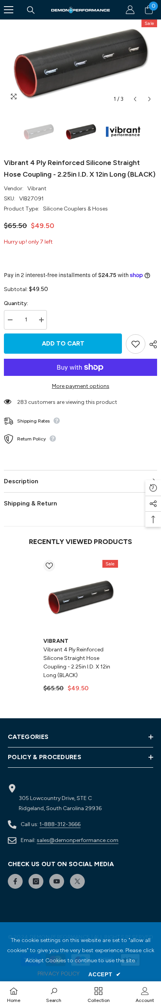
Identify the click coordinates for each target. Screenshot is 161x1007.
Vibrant (37, 188)
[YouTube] (56, 881)
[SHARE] (151, 344)
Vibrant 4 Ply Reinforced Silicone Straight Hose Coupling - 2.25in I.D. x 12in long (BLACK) (76, 662)
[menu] (8, 9)
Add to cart (63, 343)
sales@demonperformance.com (77, 840)
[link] (53, 994)
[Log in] (130, 9)
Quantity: (16, 303)
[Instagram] (36, 881)
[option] (80, 63)
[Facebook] (15, 881)
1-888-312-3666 (59, 824)
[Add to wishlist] (135, 344)
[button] (135, 99)
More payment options (80, 386)
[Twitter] (77, 881)
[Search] (31, 10)
